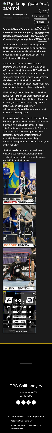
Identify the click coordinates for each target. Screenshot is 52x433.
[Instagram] (23, 402)
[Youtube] (34, 402)
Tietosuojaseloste (35, 416)
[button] (40, 16)
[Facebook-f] (18, 402)
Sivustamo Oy (25, 421)
